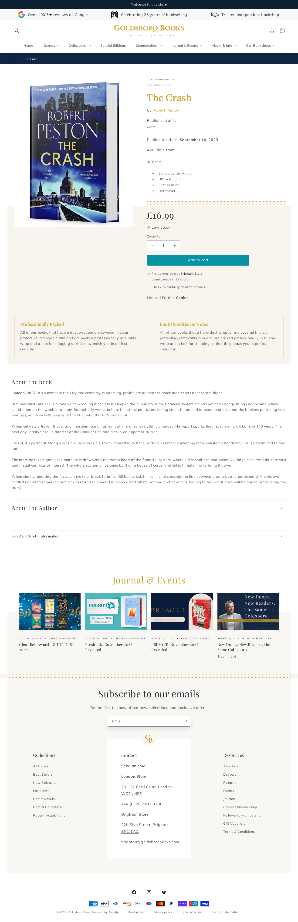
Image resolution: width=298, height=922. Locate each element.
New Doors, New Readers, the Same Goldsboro (243, 647)
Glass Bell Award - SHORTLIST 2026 (46, 647)
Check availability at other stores (178, 287)
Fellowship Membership (242, 815)
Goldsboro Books (79, 912)
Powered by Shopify (105, 912)
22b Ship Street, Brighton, (145, 824)
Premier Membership (240, 807)
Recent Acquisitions (49, 815)
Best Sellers (43, 774)
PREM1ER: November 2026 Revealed (174, 647)
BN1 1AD (130, 831)
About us (230, 766)
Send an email (134, 766)
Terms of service (192, 912)
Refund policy (135, 912)
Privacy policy (162, 912)
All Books (40, 766)
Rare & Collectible (47, 807)
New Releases (44, 782)
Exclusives (41, 791)
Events (228, 791)
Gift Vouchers (234, 823)
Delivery (229, 774)
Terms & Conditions (239, 832)
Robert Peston (166, 110)
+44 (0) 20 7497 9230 (142, 804)
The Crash (31, 59)
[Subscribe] (185, 721)
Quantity (153, 236)
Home (16, 59)
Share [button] (157, 162)
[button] (17, 31)
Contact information (225, 912)
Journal (229, 799)
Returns (229, 782)
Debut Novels (44, 799)
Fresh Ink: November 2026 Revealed (108, 647)
